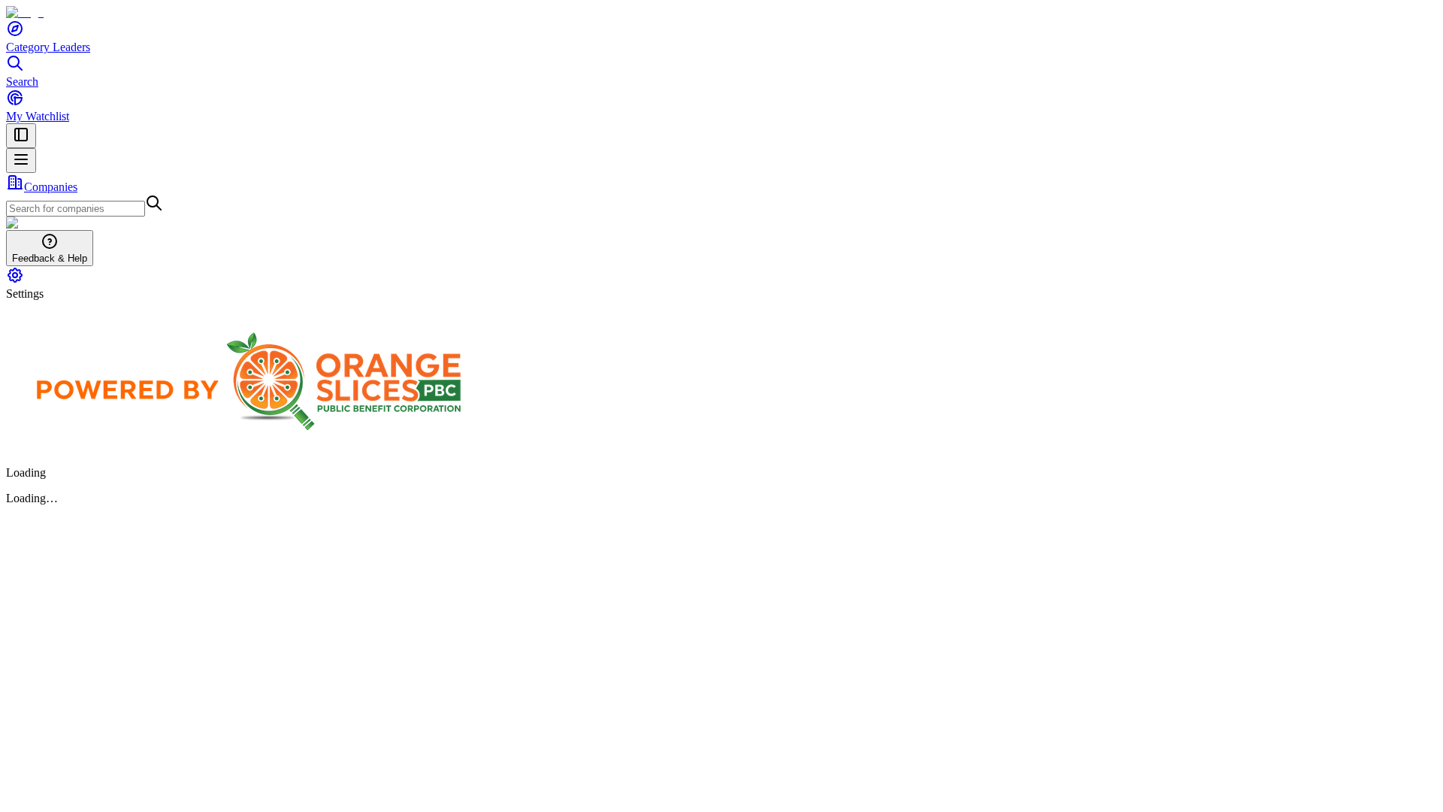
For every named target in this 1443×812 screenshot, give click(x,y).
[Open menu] (21, 160)
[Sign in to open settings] (15, 280)
